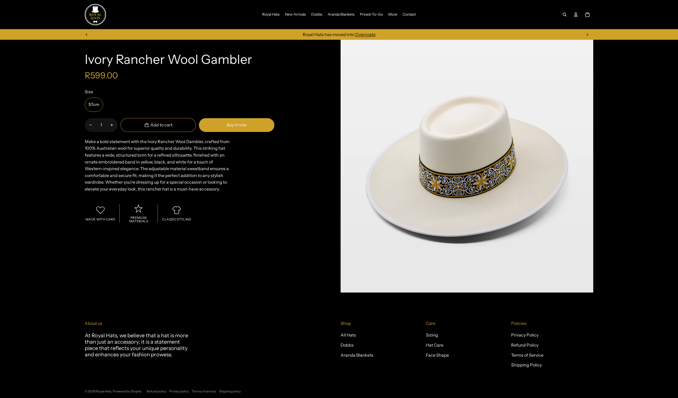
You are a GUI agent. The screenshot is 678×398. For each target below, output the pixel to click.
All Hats (348, 335)
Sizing (432, 335)
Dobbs (347, 345)
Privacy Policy (524, 335)
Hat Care (434, 345)
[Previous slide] (86, 34)
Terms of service (204, 391)
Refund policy (156, 391)
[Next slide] (587, 34)
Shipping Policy (526, 365)
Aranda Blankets (357, 355)
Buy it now (236, 124)
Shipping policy (230, 391)
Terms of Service (527, 355)
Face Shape (437, 355)
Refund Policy (524, 345)
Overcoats (365, 34)
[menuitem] (271, 14)
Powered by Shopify (127, 391)
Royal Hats (103, 391)
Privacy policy (179, 391)
